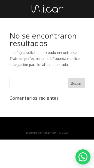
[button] (82, 156)
